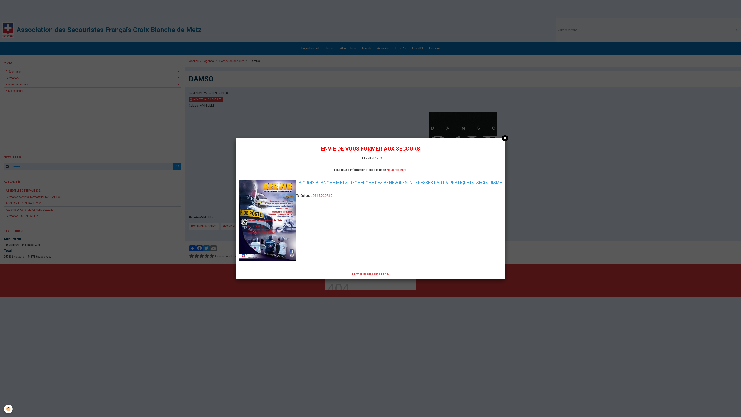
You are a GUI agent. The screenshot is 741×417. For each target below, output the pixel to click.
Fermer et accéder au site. (370, 273)
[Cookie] (8, 409)
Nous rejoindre (396, 170)
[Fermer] (505, 138)
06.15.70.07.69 (322, 195)
